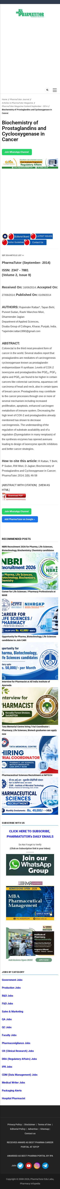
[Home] (30, 13)
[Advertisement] (30, 52)
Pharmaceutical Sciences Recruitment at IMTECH (27, 775)
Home (4, 99)
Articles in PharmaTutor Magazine (17, 103)
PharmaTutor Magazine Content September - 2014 (25, 106)
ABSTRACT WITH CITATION (19, 485)
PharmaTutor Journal (19, 99)
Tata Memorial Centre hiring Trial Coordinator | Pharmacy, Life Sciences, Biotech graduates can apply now (29, 730)
